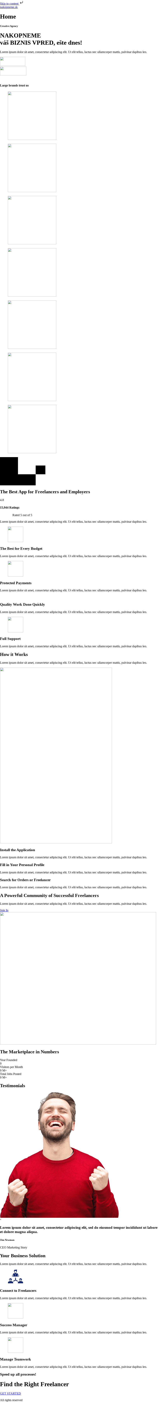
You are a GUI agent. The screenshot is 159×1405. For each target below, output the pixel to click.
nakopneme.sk (9, 7)
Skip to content (9, 3)
